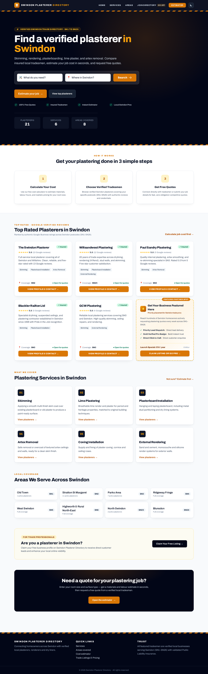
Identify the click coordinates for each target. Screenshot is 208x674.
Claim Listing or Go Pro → (165, 353)
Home (102, 5)
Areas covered (83, 650)
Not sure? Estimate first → (180, 379)
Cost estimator (83, 654)
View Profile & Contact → (43, 289)
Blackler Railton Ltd (31, 305)
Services (115, 5)
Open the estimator (104, 600)
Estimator (177, 5)
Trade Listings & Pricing (88, 658)
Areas (129, 5)
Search (122, 77)
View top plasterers (62, 93)
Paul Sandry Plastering (155, 247)
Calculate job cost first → (179, 234)
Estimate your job (30, 93)
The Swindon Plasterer (33, 247)
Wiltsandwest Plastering (96, 247)
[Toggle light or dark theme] (191, 5)
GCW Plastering (90, 305)
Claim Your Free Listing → (169, 544)
